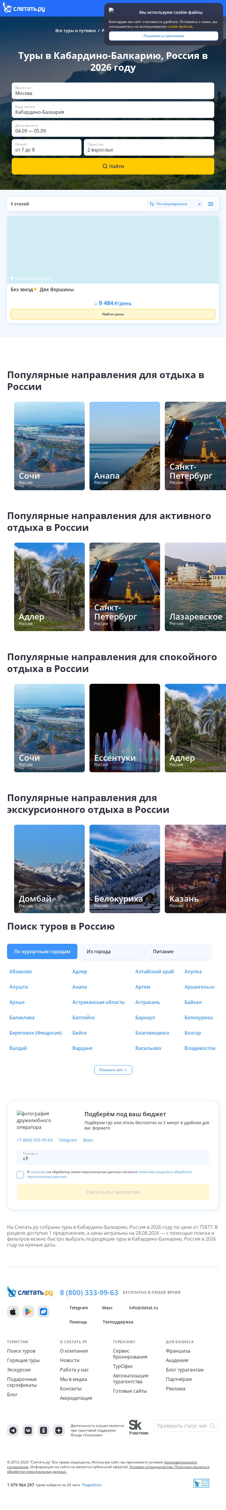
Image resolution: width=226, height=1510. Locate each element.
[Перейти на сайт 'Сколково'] (139, 1430)
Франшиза (178, 1351)
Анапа (79, 987)
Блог (12, 1394)
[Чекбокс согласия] (20, 1174)
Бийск (79, 1033)
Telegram (68, 1140)
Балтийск (83, 1017)
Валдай (18, 1048)
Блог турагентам (185, 1370)
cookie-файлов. (180, 26)
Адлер (79, 971)
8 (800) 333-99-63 (89, 1292)
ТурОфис (123, 1366)
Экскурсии (19, 1370)
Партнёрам (179, 1379)
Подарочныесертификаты (22, 1382)
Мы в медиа (73, 1379)
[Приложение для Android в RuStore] (43, 1312)
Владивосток (200, 1048)
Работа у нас (74, 1370)
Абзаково (20, 971)
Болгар (193, 1033)
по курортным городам (42, 951)
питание (163, 951)
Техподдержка (118, 1322)
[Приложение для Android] (28, 1312)
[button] (113, 90)
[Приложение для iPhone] (13, 1312)
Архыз (16, 1002)
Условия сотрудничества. (151, 1466)
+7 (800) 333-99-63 (35, 1140)
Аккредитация (76, 1398)
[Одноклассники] (43, 1430)
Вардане (82, 1048)
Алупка (193, 971)
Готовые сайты (130, 1391)
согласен (38, 1171)
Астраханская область (98, 1002)
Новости (69, 1360)
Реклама (175, 1389)
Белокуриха (199, 1017)
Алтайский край (154, 971)
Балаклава (21, 1017)
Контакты (71, 1389)
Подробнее (92, 1485)
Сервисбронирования (130, 1354)
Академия (177, 1360)
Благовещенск (152, 1033)
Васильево (148, 1048)
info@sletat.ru (143, 1307)
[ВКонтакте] (28, 1430)
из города (99, 951)
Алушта (18, 987)
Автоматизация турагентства (130, 1378)
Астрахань (147, 1002)
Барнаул (145, 1017)
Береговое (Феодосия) (35, 1033)
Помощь (78, 1322)
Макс (88, 1140)
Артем (142, 987)
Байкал (193, 1002)
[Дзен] (59, 1430)
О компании (74, 1351)
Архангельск (200, 987)
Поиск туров (21, 1351)
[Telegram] (13, 1430)
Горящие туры (23, 1360)
